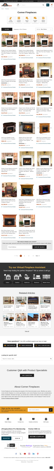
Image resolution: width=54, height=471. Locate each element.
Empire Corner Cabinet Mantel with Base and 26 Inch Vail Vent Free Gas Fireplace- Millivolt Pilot (27, 52)
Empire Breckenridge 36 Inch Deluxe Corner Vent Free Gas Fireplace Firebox (8, 201)
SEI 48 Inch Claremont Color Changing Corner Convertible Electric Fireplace (43, 201)
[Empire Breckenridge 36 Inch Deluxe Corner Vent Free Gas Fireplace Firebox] (9, 189)
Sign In (17, 438)
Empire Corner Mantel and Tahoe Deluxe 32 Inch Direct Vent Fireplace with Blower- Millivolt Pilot (44, 110)
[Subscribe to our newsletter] (51, 410)
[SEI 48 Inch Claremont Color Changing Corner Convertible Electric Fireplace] (45, 189)
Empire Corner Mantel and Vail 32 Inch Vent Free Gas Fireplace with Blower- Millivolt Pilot (27, 232)
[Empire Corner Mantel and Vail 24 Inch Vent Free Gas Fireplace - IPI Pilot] (45, 40)
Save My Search (40, 247)
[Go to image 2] (44, 76)
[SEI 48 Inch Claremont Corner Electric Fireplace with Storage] (9, 70)
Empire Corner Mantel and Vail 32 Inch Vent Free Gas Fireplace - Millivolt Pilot (9, 170)
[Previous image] (3, 41)
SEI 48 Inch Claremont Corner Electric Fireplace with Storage (8, 80)
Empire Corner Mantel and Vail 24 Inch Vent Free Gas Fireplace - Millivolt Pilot (9, 109)
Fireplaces (7, 8)
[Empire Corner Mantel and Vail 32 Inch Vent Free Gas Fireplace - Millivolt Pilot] (9, 158)
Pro (48, 5)
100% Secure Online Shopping (43, 1)
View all (27, 331)
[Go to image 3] (45, 76)
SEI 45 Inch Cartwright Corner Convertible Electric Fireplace (43, 138)
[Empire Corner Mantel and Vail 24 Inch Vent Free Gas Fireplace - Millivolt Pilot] (9, 98)
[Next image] (16, 41)
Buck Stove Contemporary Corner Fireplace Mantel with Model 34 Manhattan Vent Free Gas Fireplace (27, 201)
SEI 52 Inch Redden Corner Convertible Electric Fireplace (8, 138)
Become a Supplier (37, 436)
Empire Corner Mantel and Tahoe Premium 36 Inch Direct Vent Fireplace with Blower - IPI (44, 170)
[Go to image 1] (43, 76)
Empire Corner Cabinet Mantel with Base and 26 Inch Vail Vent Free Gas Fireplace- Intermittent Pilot (9, 52)
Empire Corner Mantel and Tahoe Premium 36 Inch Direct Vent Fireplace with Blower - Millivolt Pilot (27, 170)
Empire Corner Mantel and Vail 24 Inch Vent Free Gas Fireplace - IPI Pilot (44, 52)
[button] (25, 345)
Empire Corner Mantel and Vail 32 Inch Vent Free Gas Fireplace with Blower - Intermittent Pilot (27, 109)
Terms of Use (23, 461)
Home (2, 8)
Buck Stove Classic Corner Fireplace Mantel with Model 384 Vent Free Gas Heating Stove (9, 232)
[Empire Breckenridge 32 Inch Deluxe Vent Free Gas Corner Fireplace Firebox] (27, 70)
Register (6, 438)
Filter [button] (7, 29)
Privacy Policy (30, 461)
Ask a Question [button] (27, 375)
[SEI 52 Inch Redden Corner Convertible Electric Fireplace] (9, 127)
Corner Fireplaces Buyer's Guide (9, 398)
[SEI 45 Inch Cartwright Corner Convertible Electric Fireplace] (45, 127)
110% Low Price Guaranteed (27, 1)
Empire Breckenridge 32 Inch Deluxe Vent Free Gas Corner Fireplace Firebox (26, 81)
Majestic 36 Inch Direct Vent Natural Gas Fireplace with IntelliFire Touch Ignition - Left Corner (26, 139)
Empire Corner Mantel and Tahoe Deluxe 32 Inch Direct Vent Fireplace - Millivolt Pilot (44, 81)
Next (37, 255)
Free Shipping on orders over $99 (11, 1)
